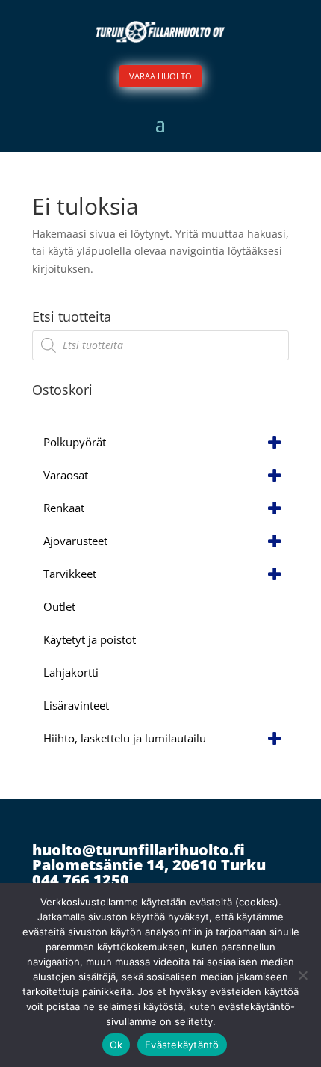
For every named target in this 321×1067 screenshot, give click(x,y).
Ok (116, 1045)
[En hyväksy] (302, 975)
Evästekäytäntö (182, 1045)
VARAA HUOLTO (160, 76)
